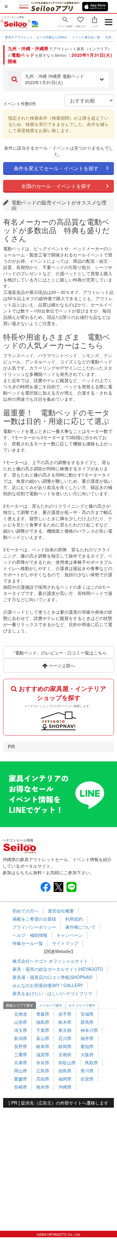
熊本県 (42, 1087)
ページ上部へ (61, 665)
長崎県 (20, 1087)
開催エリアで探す (19, 1005)
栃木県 (64, 1022)
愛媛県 (20, 1079)
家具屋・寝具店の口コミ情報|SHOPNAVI (52, 977)
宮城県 (87, 1014)
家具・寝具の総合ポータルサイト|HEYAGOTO (57, 969)
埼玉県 (20, 1030)
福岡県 (64, 1079)
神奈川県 (89, 1030)
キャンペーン (69, 935)
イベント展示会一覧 (86, 37)
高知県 (42, 1079)
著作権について (80, 927)
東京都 (64, 1030)
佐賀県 (87, 1079)
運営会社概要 (61, 911)
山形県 (20, 1022)
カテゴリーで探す (82, 1005)
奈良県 (42, 1062)
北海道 (20, 1014)
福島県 (42, 1022)
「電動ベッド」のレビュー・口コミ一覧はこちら (59, 653)
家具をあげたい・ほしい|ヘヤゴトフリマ (52, 993)
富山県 (42, 1038)
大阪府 (87, 1054)
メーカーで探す (51, 1005)
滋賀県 (42, 1054)
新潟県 (20, 1038)
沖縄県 (64, 1087)
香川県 (87, 1070)
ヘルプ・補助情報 (29, 935)
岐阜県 (42, 1046)
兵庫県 (20, 1062)
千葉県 (42, 1030)
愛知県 (87, 1046)
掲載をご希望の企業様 (34, 919)
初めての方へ (25, 911)
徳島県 (64, 1070)
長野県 (20, 1046)
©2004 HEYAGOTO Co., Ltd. (58, 1234)
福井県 (87, 1038)
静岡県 (64, 1046)
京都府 (64, 1054)
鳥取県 (91, 1062)
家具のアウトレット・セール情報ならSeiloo (36, 37)
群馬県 (87, 1022)
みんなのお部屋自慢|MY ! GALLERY (47, 985)
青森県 (42, 1014)
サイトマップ (65, 943)
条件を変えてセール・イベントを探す (56, 168)
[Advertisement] (58, 1166)
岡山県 (20, 1070)
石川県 (64, 1038)
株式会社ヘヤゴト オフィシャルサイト (50, 961)
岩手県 (64, 1014)
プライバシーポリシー (34, 927)
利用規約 (74, 919)
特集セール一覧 (27, 943)
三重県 (20, 1054)
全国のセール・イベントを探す (56, 185)
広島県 (42, 1070)
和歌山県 (67, 1062)
